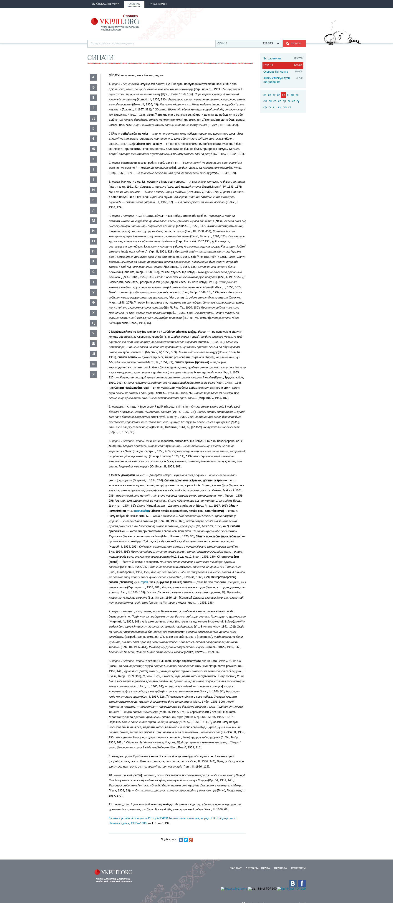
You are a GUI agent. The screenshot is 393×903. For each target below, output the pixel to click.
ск (292, 95)
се (278, 95)
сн (270, 101)
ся (289, 107)
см (265, 101)
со (274, 101)
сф (265, 107)
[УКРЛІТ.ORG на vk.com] (293, 883)
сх (270, 107)
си (283, 95)
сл (297, 95)
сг (274, 95)
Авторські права (258, 868)
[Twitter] (186, 840)
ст (293, 101)
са (264, 95)
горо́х (144, 582)
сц (274, 107)
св (269, 95)
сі (288, 95)
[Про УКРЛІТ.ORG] (342, 44)
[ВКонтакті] (181, 840)
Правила (280, 868)
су (298, 101)
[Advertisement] (252, 22)
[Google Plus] (191, 840)
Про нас (236, 868)
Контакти (298, 868)
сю (285, 107)
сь (279, 107)
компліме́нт (141, 511)
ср (284, 101)
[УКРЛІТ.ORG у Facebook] (302, 883)
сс (289, 101)
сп (279, 101)
